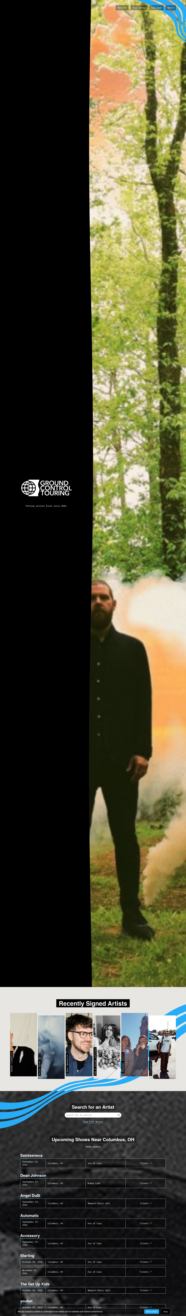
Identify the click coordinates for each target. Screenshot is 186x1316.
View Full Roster (93, 1121)
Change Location (93, 1146)
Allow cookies (151, 1311)
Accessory (30, 1235)
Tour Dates (139, 7)
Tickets (144, 1163)
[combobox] (93, 1115)
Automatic (29, 1215)
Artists (122, 7)
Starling (27, 1255)
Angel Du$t (30, 1195)
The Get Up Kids (35, 1284)
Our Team (156, 7)
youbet (26, 1301)
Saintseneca (31, 1155)
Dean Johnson (33, 1175)
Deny (166, 1311)
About (171, 7)
